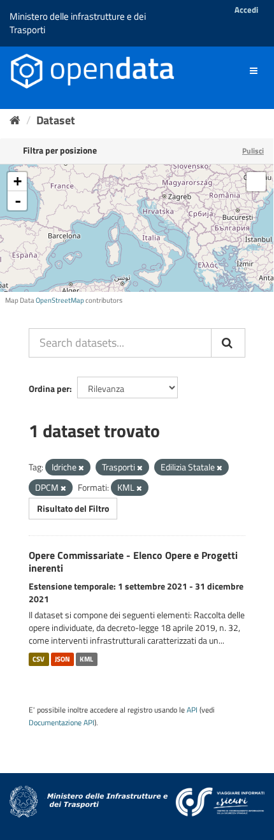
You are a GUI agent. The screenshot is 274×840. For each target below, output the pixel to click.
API (192, 710)
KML (86, 659)
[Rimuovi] (81, 468)
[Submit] (228, 343)
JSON (62, 659)
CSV (38, 659)
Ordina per (49, 388)
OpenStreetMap (60, 300)
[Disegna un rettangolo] (256, 181)
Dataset (55, 120)
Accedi (246, 9)
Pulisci (253, 151)
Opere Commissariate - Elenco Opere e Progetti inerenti (133, 561)
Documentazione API (61, 722)
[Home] (15, 120)
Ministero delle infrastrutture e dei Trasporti (78, 23)
